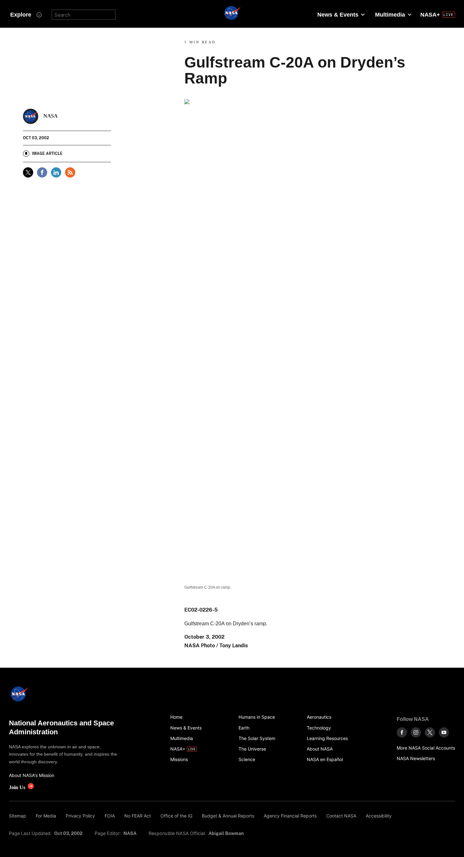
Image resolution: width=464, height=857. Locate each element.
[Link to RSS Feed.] (70, 172)
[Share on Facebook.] (42, 172)
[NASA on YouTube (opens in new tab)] (444, 732)
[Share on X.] (28, 172)
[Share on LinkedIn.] (56, 172)
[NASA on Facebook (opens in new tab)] (402, 732)
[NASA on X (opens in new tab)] (430, 732)
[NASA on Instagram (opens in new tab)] (416, 732)
